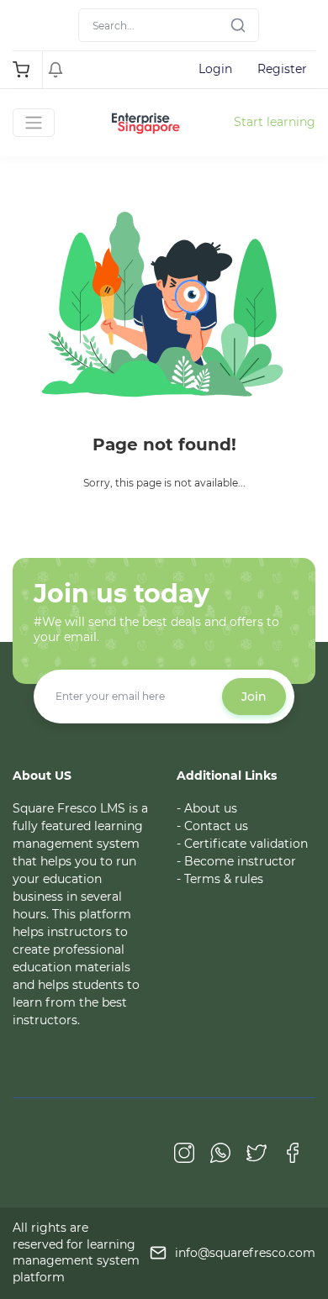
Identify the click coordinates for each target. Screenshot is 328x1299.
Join (254, 696)
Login (215, 68)
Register (282, 68)
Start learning (274, 121)
